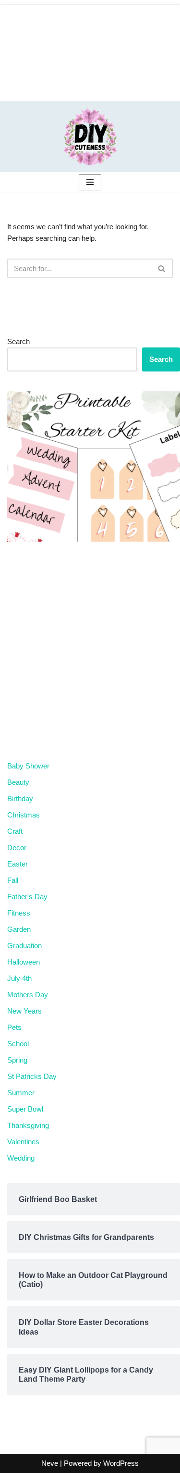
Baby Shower (28, 766)
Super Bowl (25, 1109)
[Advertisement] (90, 50)
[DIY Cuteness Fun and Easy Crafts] (90, 136)
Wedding (21, 1158)
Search (18, 341)
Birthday (20, 798)
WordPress (121, 1463)
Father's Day (27, 896)
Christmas (23, 815)
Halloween (23, 962)
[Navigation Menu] (90, 182)
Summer (21, 1093)
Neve (49, 1463)
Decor (16, 847)
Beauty (18, 782)
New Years (24, 1011)
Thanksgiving (28, 1125)
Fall (12, 880)
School (18, 1044)
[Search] (162, 268)
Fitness (18, 913)
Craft (15, 831)
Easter (17, 864)
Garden (19, 929)
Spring (17, 1060)
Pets (14, 1027)
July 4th (19, 978)
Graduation (24, 945)
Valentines (23, 1142)
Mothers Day (27, 994)
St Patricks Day (32, 1076)
